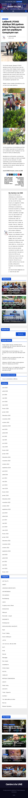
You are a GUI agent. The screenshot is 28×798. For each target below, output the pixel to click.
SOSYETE (4, 689)
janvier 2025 (5, 453)
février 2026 (5, 408)
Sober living (5, 685)
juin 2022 (4, 561)
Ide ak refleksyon (6, 636)
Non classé (5, 661)
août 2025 (4, 429)
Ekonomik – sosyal (7, 616)
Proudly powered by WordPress (9, 790)
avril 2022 (4, 568)
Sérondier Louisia (15, 321)
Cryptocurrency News (8, 605)
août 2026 (4, 387)
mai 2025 (4, 439)
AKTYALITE (5, 301)
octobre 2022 (5, 547)
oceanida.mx (5, 664)
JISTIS (4, 640)
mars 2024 (5, 488)
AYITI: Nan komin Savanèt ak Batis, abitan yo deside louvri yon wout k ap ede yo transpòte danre (8, 180)
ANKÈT (4, 584)
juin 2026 (4, 394)
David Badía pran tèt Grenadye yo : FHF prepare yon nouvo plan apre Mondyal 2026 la (13, 352)
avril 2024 (4, 485)
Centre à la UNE (14, 6)
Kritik (3, 650)
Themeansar (13, 791)
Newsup (22, 790)
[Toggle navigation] (13, 11)
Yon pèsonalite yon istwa (8, 699)
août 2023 (4, 512)
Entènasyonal (5, 622)
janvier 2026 (5, 412)
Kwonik (4, 654)
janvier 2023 (5, 537)
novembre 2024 (6, 460)
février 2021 (5, 572)
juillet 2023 (5, 516)
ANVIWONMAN (6, 286)
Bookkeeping (5, 598)
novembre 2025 (6, 419)
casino (4, 602)
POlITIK (4, 671)
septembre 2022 (6, 551)
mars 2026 (5, 405)
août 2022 (4, 554)
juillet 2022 (5, 558)
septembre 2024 (6, 467)
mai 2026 (4, 398)
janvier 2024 (5, 495)
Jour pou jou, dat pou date (9, 643)
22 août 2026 (7, 745)
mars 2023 (5, 530)
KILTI (3, 647)
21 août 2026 (7, 775)
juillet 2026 (5, 391)
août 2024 (5, 471)
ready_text (4, 675)
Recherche (5, 329)
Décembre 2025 (6, 415)
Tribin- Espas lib (6, 692)
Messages (4, 657)
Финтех (4, 702)
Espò (3, 629)
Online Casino (5, 668)
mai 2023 (4, 523)
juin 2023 (4, 519)
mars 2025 (5, 446)
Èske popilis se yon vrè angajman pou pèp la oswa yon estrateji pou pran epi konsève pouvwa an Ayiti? (13, 369)
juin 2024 (4, 478)
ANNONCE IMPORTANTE (9, 588)
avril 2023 (4, 526)
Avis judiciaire (5, 595)
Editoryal (4, 612)
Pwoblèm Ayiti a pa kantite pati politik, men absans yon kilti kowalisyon (14, 757)
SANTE (4, 682)
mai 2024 (4, 481)
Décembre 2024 (6, 457)
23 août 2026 (7, 730)
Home (14, 795)
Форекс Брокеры (6, 706)
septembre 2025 (6, 426)
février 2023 (5, 533)
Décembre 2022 (6, 540)
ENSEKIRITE (5, 619)
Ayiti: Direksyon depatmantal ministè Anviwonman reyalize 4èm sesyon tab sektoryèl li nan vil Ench (19, 182)
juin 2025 (4, 436)
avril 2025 (4, 443)
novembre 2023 (6, 502)
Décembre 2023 (6, 499)
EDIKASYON (5, 609)
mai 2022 (4, 565)
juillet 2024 (5, 474)
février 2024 (5, 492)
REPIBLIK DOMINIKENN (8, 678)
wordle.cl (4, 696)
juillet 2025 (5, 433)
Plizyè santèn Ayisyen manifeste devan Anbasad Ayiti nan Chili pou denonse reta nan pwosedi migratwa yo (14, 346)
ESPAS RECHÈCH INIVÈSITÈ (9, 626)
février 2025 (5, 450)
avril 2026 (4, 401)
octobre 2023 (5, 506)
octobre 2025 (5, 422)
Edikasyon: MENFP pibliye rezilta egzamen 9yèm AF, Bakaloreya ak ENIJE (13, 772)
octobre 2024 (5, 464)
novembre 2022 (6, 544)
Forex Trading (5, 633)
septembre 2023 (6, 509)
